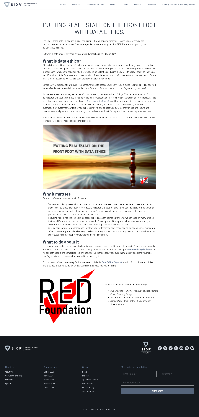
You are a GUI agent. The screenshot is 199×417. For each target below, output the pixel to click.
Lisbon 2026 (48, 372)
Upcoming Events (90, 379)
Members (152, 4)
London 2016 (48, 387)
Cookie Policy (88, 391)
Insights (137, 4)
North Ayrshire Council (98, 101)
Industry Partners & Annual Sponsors (178, 4)
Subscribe (157, 391)
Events (125, 4)
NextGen (76, 4)
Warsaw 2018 (49, 383)
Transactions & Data (95, 4)
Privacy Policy (88, 387)
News (112, 4)
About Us (9, 372)
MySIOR (8, 383)
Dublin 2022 (48, 379)
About (63, 4)
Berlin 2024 (48, 375)
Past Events (87, 383)
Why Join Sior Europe (14, 375)
